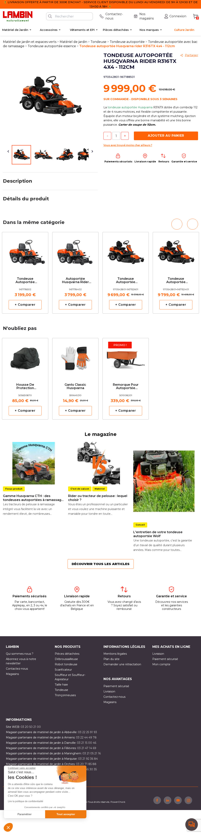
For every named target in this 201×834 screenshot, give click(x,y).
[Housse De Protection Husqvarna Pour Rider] (25, 357)
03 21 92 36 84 (88, 758)
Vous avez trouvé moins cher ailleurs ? (127, 145)
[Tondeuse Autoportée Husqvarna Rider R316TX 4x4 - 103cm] (175, 251)
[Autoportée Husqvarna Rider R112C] (75, 251)
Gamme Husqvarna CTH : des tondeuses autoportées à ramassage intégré (33, 498)
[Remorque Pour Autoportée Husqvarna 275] (125, 357)
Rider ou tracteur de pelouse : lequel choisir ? (97, 498)
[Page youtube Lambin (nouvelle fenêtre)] (178, 800)
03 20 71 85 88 (86, 764)
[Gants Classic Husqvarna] (75, 357)
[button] (8, 827)
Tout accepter (66, 814)
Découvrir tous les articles (101, 564)
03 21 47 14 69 (86, 748)
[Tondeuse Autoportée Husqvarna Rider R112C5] (25, 251)
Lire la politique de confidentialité (25, 801)
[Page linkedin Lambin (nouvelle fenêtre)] (167, 800)
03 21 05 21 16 (91, 753)
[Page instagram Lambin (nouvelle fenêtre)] (188, 800)
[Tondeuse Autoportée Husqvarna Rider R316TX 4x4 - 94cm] (125, 251)
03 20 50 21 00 (31, 727)
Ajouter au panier (166, 135)
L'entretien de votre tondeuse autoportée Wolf (158, 534)
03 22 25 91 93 (87, 732)
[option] (25, 273)
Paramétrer (24, 814)
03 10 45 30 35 (87, 769)
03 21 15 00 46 (86, 743)
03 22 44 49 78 (86, 737)
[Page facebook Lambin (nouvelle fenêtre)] (157, 800)
